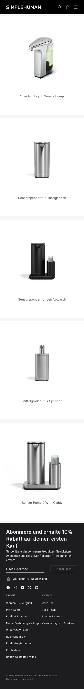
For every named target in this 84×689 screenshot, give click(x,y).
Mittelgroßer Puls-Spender (42, 401)
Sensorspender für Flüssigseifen (42, 198)
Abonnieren (64, 569)
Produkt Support (16, 616)
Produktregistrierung (19, 643)
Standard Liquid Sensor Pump (42, 96)
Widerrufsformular (18, 630)
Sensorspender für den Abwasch (42, 299)
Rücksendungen (16, 636)
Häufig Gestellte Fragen (21, 657)
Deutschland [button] (39, 579)
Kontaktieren (14, 650)
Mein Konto (13, 609)
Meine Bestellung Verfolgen (23, 623)
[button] (60, 7)
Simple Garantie (52, 616)
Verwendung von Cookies (58, 623)
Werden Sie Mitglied (19, 603)
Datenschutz (27, 679)
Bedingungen (12, 679)
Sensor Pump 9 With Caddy (42, 503)
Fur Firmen (49, 609)
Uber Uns (48, 603)
